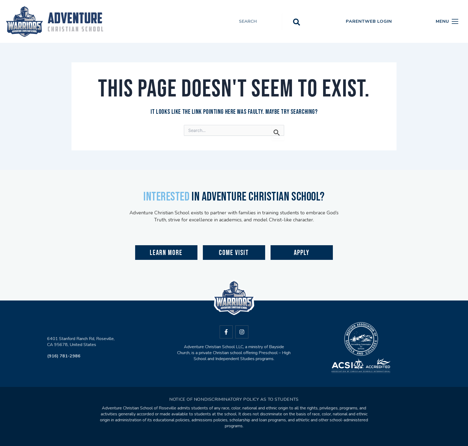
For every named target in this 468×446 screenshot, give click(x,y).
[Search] (296, 21)
